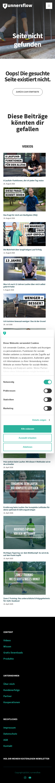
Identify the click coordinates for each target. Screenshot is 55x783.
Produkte (8, 659)
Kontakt (7, 746)
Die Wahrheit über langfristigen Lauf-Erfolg (22, 249)
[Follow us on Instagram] (25, 777)
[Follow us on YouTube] (30, 777)
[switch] (48, 391)
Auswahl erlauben (27, 438)
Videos (7, 640)
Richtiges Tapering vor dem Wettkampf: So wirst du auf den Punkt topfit (26, 554)
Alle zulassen (27, 429)
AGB (5, 740)
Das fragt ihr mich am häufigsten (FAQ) (20, 215)
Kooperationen (11, 702)
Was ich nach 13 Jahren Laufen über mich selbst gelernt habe (24, 285)
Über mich (9, 684)
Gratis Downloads (13, 652)
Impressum (9, 728)
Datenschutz (10, 734)
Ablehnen (27, 447)
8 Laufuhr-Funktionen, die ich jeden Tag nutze (23, 180)
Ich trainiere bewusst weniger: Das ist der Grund (24, 321)
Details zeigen (39, 420)
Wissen (7, 646)
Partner (7, 696)
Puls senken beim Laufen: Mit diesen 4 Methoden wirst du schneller (26, 463)
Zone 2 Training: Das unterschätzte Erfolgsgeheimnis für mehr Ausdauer (26, 599)
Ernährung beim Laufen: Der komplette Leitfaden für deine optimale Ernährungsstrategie (26, 508)
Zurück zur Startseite (27, 91)
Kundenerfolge (11, 690)
